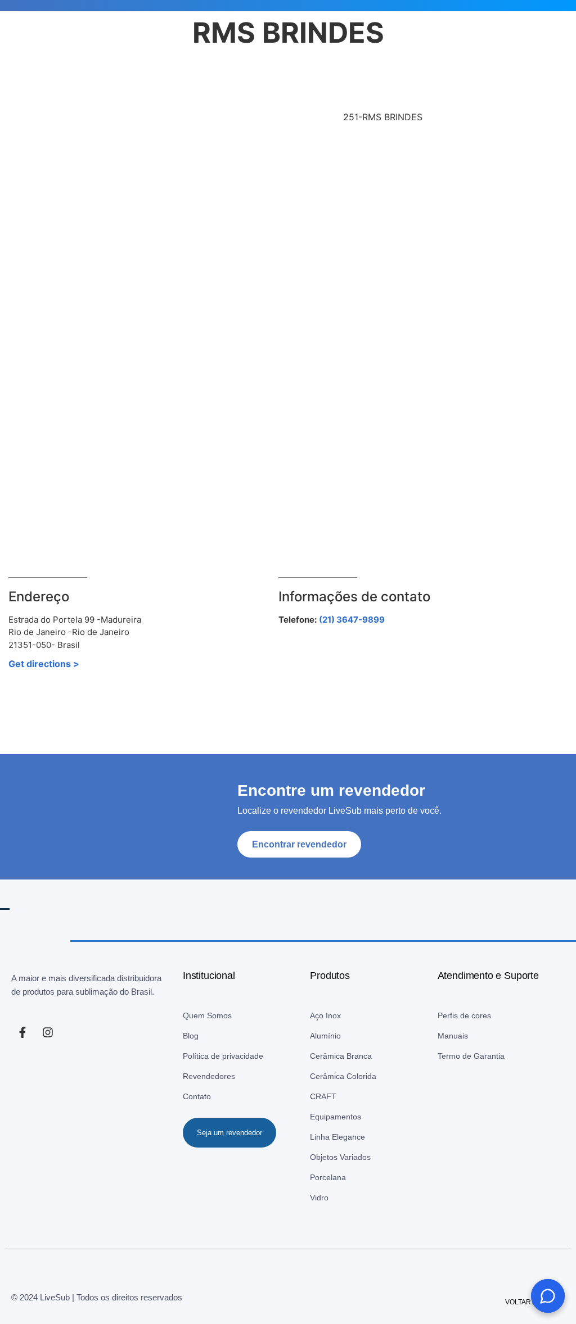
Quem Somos (207, 995)
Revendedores (209, 1056)
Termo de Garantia (471, 1036)
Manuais (453, 1016)
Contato (197, 1076)
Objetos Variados (340, 1137)
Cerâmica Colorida (343, 1056)
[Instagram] (48, 1012)
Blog (191, 1016)
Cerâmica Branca (341, 1036)
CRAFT (323, 1076)
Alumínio (325, 1016)
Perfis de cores (464, 995)
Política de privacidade (223, 1036)
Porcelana (328, 1157)
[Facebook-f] (22, 1012)
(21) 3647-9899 (352, 600)
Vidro (319, 1177)
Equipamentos (335, 1096)
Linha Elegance (337, 1117)
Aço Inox (325, 995)
